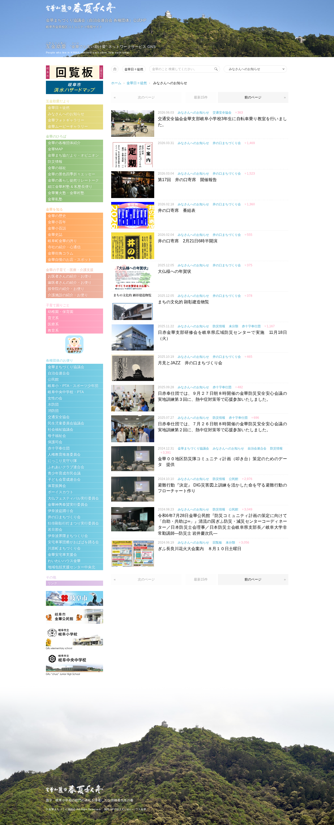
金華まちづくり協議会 (193, 448)
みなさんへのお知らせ (193, 112)
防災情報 (219, 326)
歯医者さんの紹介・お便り (70, 282)
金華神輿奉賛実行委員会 (68, 504)
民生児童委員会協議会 (66, 423)
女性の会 (55, 398)
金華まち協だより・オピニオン (73, 155)
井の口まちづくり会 (227, 143)
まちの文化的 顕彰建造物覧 (183, 302)
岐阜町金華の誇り (62, 241)
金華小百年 (57, 222)
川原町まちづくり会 (64, 548)
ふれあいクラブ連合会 (66, 467)
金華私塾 (55, 199)
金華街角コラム (60, 253)
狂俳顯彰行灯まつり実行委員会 (73, 523)
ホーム (116, 83)
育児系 (53, 318)
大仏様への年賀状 (174, 271)
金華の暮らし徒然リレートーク (73, 180)
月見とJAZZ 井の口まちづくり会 (190, 363)
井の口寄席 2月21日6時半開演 (187, 241)
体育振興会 (57, 486)
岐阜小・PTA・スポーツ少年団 (73, 386)
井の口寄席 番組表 (176, 210)
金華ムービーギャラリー (68, 126)
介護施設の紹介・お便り (68, 295)
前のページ (252, 97)
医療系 (53, 324)
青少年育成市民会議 (64, 473)
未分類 (233, 326)
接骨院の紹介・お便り (66, 289)
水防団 (53, 404)
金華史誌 (55, 234)
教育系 (53, 330)
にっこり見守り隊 (62, 461)
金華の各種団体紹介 (64, 143)
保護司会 (55, 442)
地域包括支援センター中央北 (71, 567)
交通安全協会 (222, 112)
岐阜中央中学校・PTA (66, 392)
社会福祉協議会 (60, 429)
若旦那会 (55, 529)
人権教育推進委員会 (64, 454)
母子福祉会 (57, 436)
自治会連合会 (257, 448)
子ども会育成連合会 (64, 479)
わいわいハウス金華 (64, 561)
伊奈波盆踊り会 (60, 511)
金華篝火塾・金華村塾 (66, 193)
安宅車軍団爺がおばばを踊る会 (73, 542)
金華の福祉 (57, 168)
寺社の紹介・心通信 (64, 247)
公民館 (233, 479)
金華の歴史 (57, 216)
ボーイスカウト (60, 492)
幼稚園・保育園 (60, 312)
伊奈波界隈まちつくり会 (68, 536)
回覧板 (217, 542)
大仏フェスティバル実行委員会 (73, 498)
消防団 (53, 411)
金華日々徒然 (133, 69)
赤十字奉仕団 (251, 326)
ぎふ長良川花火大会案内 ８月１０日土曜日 (199, 548)
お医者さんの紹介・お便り (70, 276)
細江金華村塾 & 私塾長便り (70, 186)
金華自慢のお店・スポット (70, 259)
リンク (52, 583)
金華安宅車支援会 (62, 554)
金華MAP (55, 149)
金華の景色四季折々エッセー (71, 174)
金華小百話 (57, 228)
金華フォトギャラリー (66, 120)
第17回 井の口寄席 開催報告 (187, 179)
